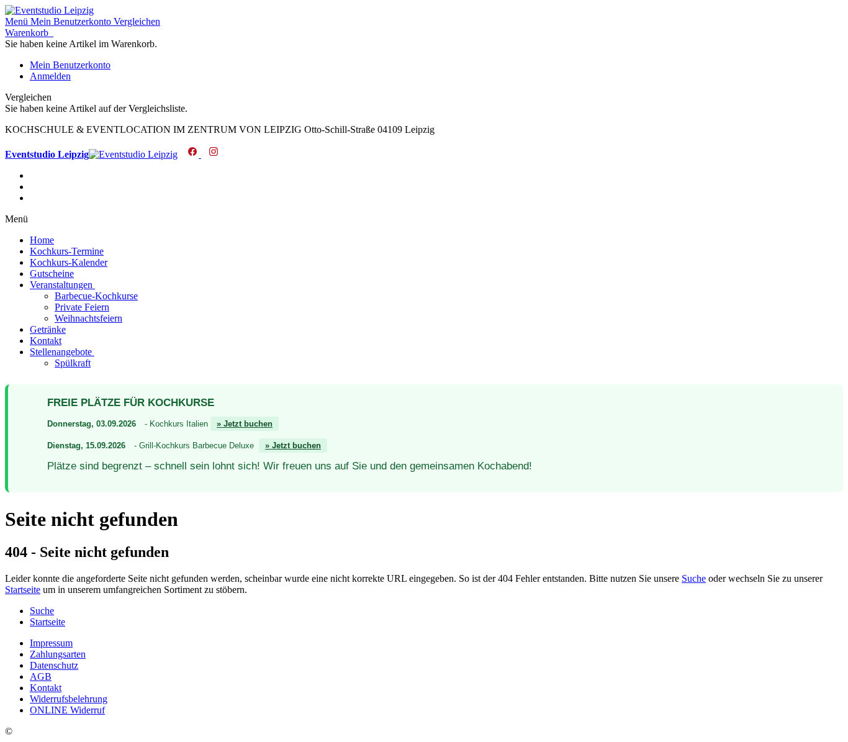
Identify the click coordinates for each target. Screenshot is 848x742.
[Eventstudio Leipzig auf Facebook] (190, 154)
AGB (41, 676)
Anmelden (50, 76)
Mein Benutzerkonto (70, 65)
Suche (694, 578)
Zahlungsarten (58, 654)
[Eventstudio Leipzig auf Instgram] (210, 154)
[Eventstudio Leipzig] (49, 10)
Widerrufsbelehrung (68, 699)
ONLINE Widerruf (67, 710)
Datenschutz (54, 665)
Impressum (51, 643)
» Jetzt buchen (245, 423)
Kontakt (45, 687)
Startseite (22, 589)
